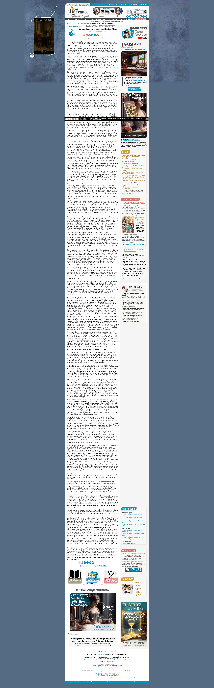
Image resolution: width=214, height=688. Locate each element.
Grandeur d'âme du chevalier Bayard (132, 169)
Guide (76, 19)
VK (135, 587)
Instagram (138, 588)
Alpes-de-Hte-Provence (119, 678)
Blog (84, 681)
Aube (110, 679)
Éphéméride (85, 19)
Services (141, 681)
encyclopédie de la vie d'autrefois (110, 675)
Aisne (108, 678)
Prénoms (137, 681)
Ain (105, 678)
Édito (70, 19)
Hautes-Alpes (129, 678)
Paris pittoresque (130, 681)
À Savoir (124, 19)
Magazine (73, 681)
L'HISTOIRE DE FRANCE (102, 654)
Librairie (124, 681)
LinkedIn (138, 585)
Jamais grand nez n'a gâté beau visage (133, 184)
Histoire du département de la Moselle (133, 539)
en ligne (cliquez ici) (131, 140)
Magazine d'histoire (100, 674)
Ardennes (101, 679)
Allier (111, 678)
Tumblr (137, 596)
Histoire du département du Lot (131, 537)
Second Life (138, 593)
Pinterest (138, 594)
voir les (99, 566)
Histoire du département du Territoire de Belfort (133, 534)
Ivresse (125, 195)
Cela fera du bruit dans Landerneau (130, 187)
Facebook (138, 582)
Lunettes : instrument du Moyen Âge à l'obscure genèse (133, 166)
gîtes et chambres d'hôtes (101, 673)
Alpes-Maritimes (138, 678)
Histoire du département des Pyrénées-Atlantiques (133, 531)
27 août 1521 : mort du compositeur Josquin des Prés (131, 254)
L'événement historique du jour (107, 668)
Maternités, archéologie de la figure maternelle (132, 192)
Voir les (129, 543)
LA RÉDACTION (108, 32)
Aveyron (117, 679)
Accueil (77, 23)
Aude (113, 679)
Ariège (106, 679)
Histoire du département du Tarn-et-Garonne (132, 518)
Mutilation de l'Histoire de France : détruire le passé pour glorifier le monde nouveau (134, 177)
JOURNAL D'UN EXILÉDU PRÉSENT (134, 88)
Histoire (96, 19)
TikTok (137, 590)
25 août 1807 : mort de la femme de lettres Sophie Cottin (133, 268)
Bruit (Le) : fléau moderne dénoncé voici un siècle (131, 276)
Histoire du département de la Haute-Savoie (132, 514)
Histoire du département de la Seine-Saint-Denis (134, 525)
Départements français (85, 23)
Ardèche (96, 679)
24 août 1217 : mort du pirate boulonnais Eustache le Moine (132, 272)
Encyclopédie (79, 681)
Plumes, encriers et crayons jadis (134, 180)
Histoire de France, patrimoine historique (104, 672)
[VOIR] (112, 5)
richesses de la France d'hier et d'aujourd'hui (116, 671)
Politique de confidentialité (114, 666)
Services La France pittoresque (100, 666)
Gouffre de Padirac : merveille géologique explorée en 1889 (132, 173)
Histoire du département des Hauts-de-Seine (133, 521)
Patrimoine (116, 19)
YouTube (137, 591)
